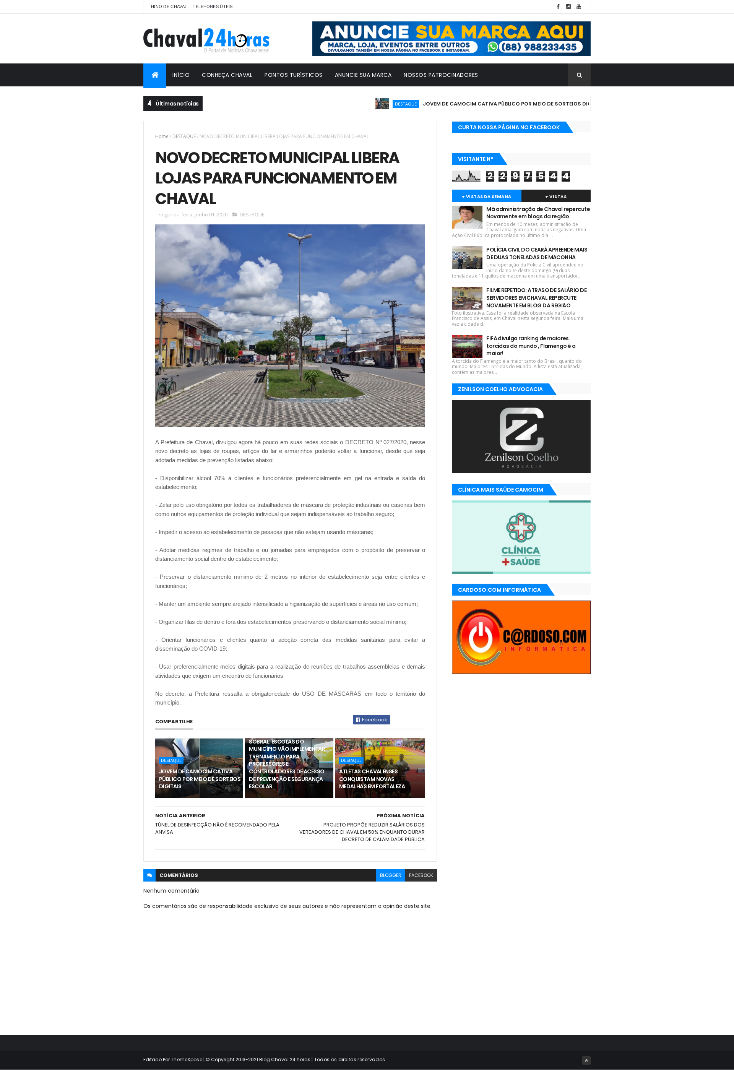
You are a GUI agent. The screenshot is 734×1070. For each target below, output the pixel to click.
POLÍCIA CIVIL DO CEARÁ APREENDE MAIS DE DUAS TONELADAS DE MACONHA (536, 253)
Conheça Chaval (227, 75)
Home (162, 136)
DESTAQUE (376, 104)
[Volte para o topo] (586, 1060)
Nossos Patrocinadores (441, 75)
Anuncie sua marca (363, 75)
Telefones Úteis (213, 6)
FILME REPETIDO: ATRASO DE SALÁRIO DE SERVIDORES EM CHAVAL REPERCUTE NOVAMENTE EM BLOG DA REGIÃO (536, 297)
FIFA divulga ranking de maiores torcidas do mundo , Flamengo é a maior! (530, 345)
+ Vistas (556, 196)
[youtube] (579, 6)
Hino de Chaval (169, 6)
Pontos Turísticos (294, 75)
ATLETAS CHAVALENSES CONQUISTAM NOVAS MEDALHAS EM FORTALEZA (372, 779)
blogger (390, 875)
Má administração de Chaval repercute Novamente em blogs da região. (538, 213)
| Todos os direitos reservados (347, 1059)
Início (181, 75)
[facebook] (558, 6)
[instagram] (568, 6)
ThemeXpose (186, 1059)
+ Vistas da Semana (487, 196)
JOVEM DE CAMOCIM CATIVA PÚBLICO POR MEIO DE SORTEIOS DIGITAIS (484, 103)
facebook (421, 875)
